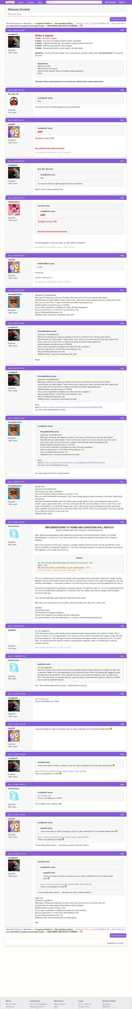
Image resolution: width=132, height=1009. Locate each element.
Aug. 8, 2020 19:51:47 (16, 120)
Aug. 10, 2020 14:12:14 (16, 853)
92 (117, 23)
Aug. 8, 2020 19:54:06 (16, 255)
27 (106, 23)
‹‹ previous (79, 23)
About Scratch (11, 1004)
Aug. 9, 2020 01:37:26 (16, 418)
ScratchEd (106, 1004)
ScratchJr (106, 1006)
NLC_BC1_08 (13, 94)
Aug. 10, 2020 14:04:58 (16, 754)
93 (120, 23)
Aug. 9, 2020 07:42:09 (16, 522)
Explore (30, 2)
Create (20, 2)
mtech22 (11, 124)
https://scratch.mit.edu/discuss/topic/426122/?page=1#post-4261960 (60, 771)
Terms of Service (84, 1004)
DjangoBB (120, 943)
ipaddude (12, 630)
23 (97, 23)
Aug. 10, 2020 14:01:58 (16, 724)
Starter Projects (60, 1004)
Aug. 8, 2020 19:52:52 (16, 161)
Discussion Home (14, 14)
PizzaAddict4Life (15, 294)
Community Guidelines (38, 1004)
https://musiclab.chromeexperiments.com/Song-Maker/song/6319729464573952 (72, 407)
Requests (27, 23)
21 (92, 23)
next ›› (123, 23)
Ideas (40, 2)
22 (94, 23)
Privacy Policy (83, 1006)
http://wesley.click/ (42, 699)
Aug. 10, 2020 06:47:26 (16, 656)
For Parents (10, 1006)
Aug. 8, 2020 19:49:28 (16, 30)
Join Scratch (110, 2)
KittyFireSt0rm (14, 202)
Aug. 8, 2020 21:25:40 (16, 290)
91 (115, 23)
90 (113, 23)
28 (108, 23)
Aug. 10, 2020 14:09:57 (16, 814)
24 (99, 23)
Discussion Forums (14, 23)
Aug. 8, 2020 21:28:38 (16, 368)
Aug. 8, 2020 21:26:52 (16, 323)
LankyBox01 (13, 34)
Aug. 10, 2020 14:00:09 (16, 694)
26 (104, 23)
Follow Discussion (118, 19)
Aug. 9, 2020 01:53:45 (16, 481)
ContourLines (13, 526)
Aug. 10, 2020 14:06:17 (16, 784)
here (65, 549)
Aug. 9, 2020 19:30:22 (16, 626)
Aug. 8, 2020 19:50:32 (16, 90)
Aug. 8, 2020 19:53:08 (16, 197)
